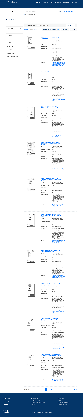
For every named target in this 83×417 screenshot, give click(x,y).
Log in (52, 2)
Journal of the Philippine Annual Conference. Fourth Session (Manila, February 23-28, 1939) (51, 72)
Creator (9, 49)
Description (27, 14)
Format (9, 39)
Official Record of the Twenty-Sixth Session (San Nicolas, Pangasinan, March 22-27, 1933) (51, 355)
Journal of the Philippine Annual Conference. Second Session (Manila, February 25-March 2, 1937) (51, 215)
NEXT (75, 389)
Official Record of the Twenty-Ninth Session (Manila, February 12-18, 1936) (50, 251)
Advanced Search (69, 11)
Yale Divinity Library (55, 62)
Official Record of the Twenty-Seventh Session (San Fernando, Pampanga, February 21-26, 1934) (50, 319)
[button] (59, 11)
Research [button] (11, 6)
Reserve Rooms (66, 2)
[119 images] (30, 289)
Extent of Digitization (14, 28)
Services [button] (20, 6)
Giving (59, 400)
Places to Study (74, 2)
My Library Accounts (36, 400)
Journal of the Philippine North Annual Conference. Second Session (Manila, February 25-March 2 (51, 179)
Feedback (33, 404)
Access (9, 32)
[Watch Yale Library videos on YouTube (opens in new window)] (7, 404)
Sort (50, 29)
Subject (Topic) (11, 53)
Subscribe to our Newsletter (38, 402)
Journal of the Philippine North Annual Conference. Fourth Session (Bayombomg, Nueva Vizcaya (50, 37)
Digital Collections (12, 20)
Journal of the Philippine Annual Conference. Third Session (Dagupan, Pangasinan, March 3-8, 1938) (50, 107)
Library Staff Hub (62, 404)
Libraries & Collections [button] (33, 6)
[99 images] (30, 112)
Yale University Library (11, 2)
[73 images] (31, 148)
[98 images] (31, 184)
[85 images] (31, 77)
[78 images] (31, 42)
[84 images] (31, 220)
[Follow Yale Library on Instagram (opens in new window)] (5, 404)
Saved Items (38, 2)
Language (10, 46)
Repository (10, 35)
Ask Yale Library (58, 2)
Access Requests (45, 2)
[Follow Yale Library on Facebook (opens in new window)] (3, 404)
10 (64, 29)
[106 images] (31, 360)
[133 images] (31, 256)
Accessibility (61, 398)
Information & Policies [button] (50, 6)
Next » (35, 29)
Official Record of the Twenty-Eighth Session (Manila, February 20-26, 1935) (51, 284)
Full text (33, 14)
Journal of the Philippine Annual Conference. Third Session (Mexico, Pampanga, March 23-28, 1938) (51, 143)
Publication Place (12, 56)
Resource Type (11, 42)
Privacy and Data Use (63, 402)
